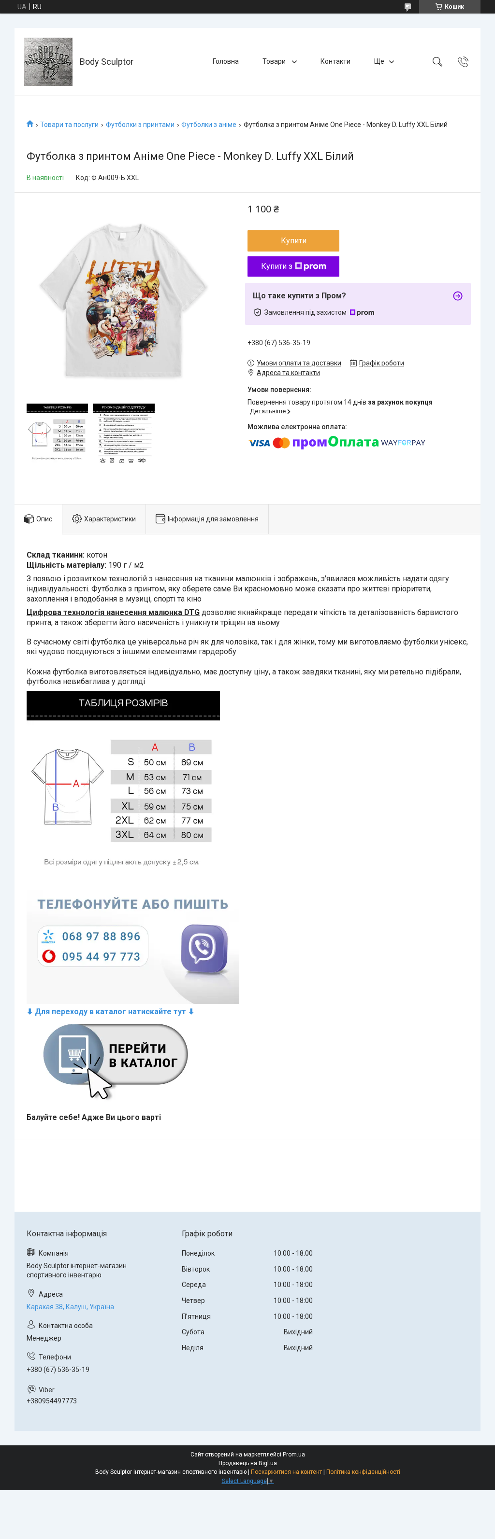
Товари (274, 61)
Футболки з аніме (208, 124)
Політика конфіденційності (363, 1472)
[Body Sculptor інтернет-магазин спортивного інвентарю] (48, 62)
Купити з (276, 266)
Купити (293, 240)
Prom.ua (294, 1454)
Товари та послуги (69, 124)
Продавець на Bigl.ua (247, 1463)
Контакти (335, 61)
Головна (226, 61)
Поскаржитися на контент (286, 1472)
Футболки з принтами (140, 124)
